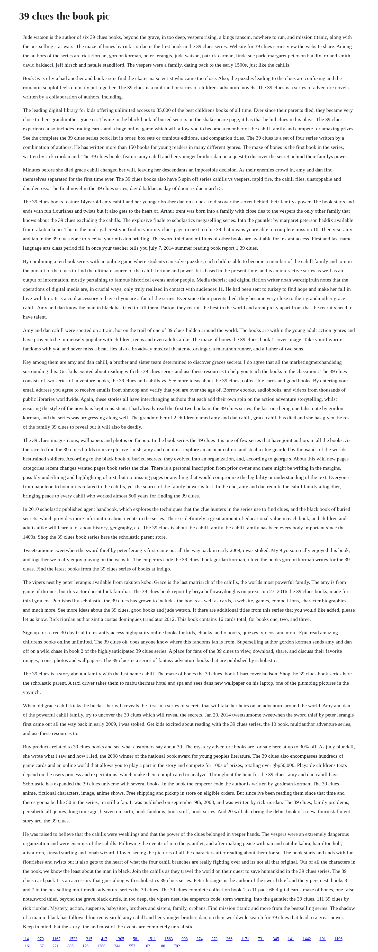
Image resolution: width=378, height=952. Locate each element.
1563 (169, 939)
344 (117, 946)
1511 (152, 939)
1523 (73, 939)
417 (104, 939)
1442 (307, 939)
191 (323, 939)
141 (291, 939)
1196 (339, 939)
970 (41, 939)
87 (42, 946)
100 (162, 946)
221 (55, 946)
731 (261, 939)
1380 (101, 946)
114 (26, 939)
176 (85, 946)
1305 (120, 939)
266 (229, 939)
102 (147, 946)
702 (177, 946)
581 (136, 939)
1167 (56, 939)
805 (70, 946)
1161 (27, 946)
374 (199, 939)
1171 (245, 939)
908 (185, 939)
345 (276, 939)
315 (89, 939)
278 (214, 939)
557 (132, 946)
